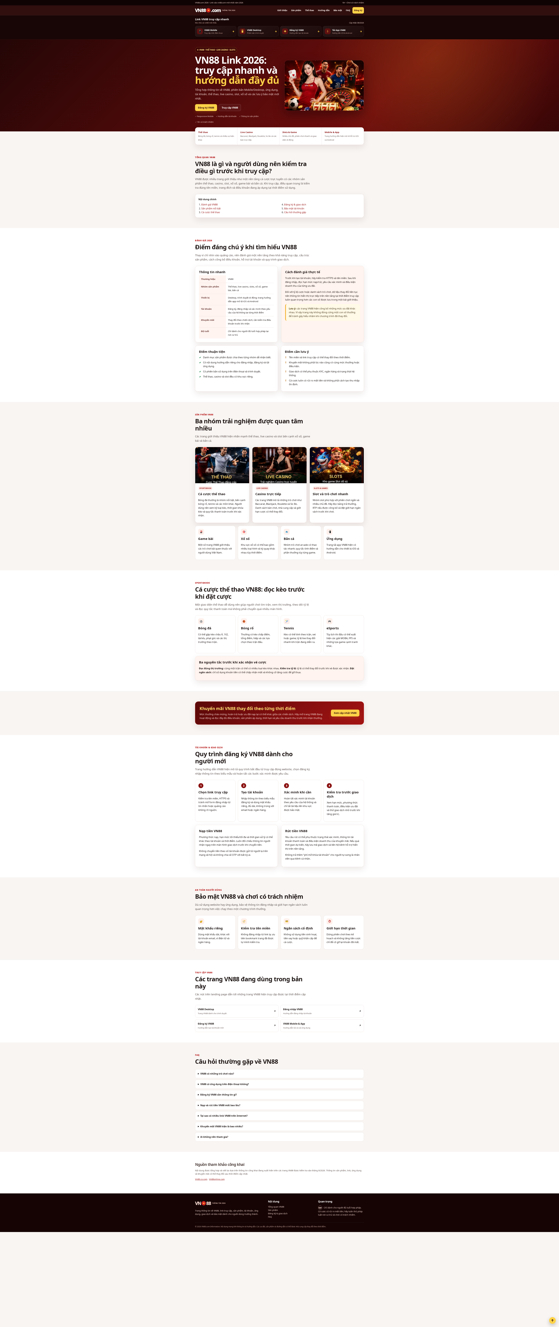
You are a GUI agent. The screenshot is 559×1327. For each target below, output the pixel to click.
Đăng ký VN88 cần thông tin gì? (218, 1094)
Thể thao (309, 10)
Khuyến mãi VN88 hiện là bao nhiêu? (221, 1126)
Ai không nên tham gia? (214, 1136)
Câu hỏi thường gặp (295, 212)
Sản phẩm (296, 10)
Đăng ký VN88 (206, 107)
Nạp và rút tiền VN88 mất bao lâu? (220, 1105)
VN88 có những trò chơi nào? (217, 1073)
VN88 (210, 1203)
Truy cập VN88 (230, 107)
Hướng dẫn (324, 10)
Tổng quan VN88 (276, 1206)
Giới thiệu (282, 10)
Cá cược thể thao (210, 212)
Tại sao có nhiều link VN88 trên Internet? (224, 1115)
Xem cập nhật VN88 (345, 713)
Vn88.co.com (201, 1179)
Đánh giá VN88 (209, 204)
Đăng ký (358, 10)
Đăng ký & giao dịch (295, 204)
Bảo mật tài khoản (294, 208)
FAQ (348, 10)
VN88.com (215, 10)
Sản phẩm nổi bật (211, 208)
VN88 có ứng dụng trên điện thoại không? (224, 1084)
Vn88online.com (217, 1179)
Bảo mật (338, 10)
